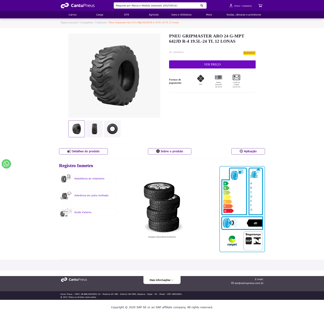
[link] (77, 5)
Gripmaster (101, 22)
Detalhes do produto (85, 151)
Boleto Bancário (218, 84)
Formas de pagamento (175, 81)
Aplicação (250, 151)
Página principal (69, 22)
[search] (202, 5)
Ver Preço (212, 64)
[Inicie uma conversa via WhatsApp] (6, 163)
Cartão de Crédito (236, 84)
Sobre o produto (171, 151)
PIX (200, 84)
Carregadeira (86, 22)
